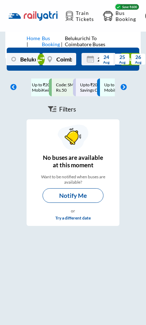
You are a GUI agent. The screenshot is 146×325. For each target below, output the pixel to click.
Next (122, 87)
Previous (11, 87)
